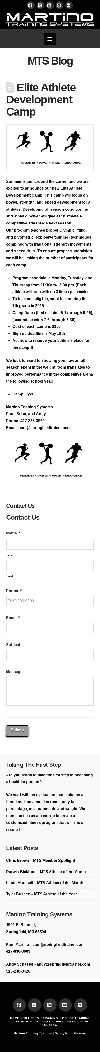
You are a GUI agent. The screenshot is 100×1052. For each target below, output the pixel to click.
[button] (50, 39)
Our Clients (65, 1021)
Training (50, 1018)
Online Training (76, 1018)
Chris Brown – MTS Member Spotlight (40, 861)
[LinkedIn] (50, 5)
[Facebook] (31, 5)
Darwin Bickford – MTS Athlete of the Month (46, 872)
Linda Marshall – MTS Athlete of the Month (44, 883)
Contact (51, 1024)
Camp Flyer (22, 394)
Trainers (31, 1018)
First (10, 555)
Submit (17, 730)
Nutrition (23, 1021)
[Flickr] (69, 5)
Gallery (43, 1021)
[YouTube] (59, 5)
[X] (40, 5)
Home (14, 1018)
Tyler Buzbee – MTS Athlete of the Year (41, 894)
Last (9, 576)
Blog (84, 1021)
